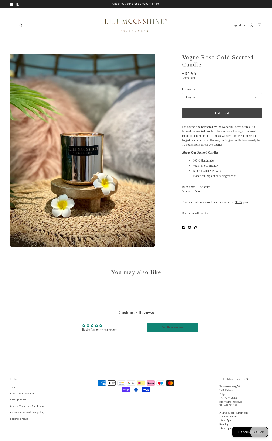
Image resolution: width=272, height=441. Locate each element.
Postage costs (18, 400)
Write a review (172, 327)
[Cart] (259, 25)
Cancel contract (250, 432)
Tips (12, 387)
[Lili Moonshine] (136, 25)
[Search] (20, 25)
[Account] (251, 25)
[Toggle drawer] (12, 25)
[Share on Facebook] (183, 227)
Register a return (19, 419)
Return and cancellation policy (27, 412)
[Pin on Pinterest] (189, 227)
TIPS (238, 202)
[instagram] (17, 4)
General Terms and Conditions (27, 406)
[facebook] (11, 4)
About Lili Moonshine (22, 393)
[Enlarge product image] (82, 150)
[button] (195, 227)
